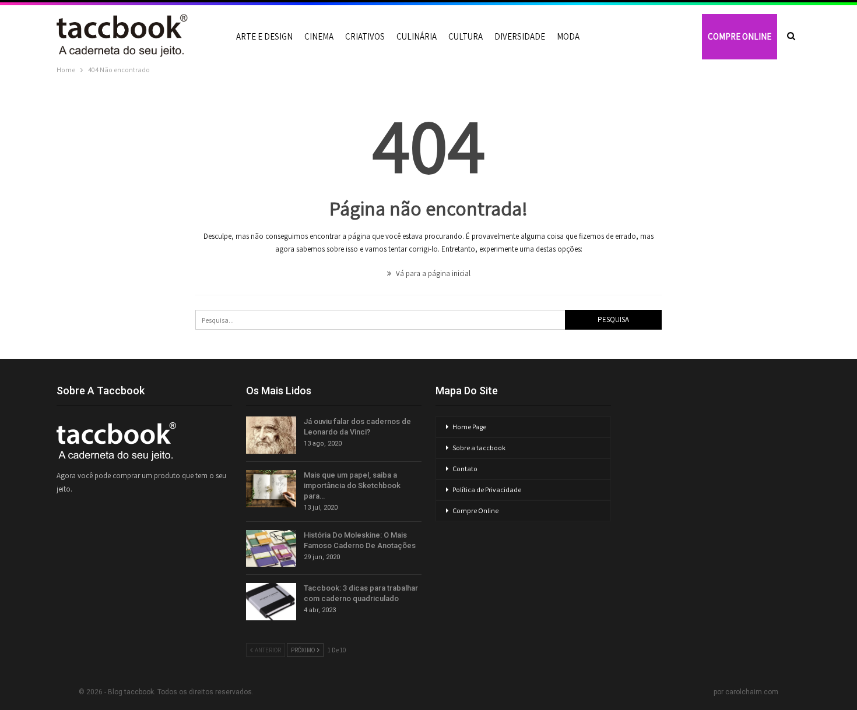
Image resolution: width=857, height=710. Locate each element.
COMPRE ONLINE (739, 36)
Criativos (365, 36)
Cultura (465, 36)
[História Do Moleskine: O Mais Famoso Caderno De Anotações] (271, 548)
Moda (568, 36)
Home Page (469, 426)
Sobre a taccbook (478, 447)
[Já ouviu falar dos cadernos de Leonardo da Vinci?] (271, 435)
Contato (464, 468)
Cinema (318, 36)
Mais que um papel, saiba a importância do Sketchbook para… (352, 485)
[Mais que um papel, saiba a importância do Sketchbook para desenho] (271, 488)
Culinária (416, 36)
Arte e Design (264, 36)
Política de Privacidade (486, 489)
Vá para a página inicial (432, 273)
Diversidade (519, 36)
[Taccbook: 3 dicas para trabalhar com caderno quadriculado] (271, 601)
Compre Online (475, 510)
